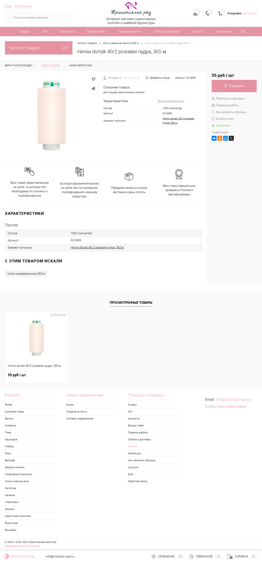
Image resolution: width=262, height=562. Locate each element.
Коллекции (224, 31)
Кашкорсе (11, 439)
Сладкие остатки (76, 411)
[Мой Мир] (225, 138)
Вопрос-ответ (225, 118)
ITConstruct (33, 545)
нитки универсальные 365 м (26, 273)
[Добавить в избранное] (93, 79)
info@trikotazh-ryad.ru (234, 399)
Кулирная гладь (14, 411)
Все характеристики (171, 101)
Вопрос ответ (96, 31)
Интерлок (10, 425)
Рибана (9, 446)
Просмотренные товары (131, 302)
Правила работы (129, 31)
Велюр (9, 418)
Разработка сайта (15, 545)
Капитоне (10, 488)
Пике (8, 432)
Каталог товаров (24, 48)
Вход (8, 6)
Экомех (9, 509)
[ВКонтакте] (214, 138)
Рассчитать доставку (230, 98)
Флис (8, 453)
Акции (70, 404)
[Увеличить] (51, 115)
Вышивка (10, 529)
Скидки (25, 31)
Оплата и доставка (166, 31)
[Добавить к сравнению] (93, 88)
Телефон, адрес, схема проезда (225, 406)
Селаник (10, 495)
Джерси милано (14, 467)
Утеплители (12, 502)
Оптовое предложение (80, 418)
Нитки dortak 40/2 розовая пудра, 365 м (97, 247)
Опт (45, 31)
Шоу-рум (133, 467)
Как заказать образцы (231, 112)
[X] (231, 138)
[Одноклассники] (219, 138)
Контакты (67, 31)
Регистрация (23, 6)
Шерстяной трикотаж (18, 516)
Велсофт (10, 460)
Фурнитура (11, 523)
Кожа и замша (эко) (17, 481)
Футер (8, 404)
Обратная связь (137, 481)
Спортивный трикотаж (18, 474)
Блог (130, 474)
